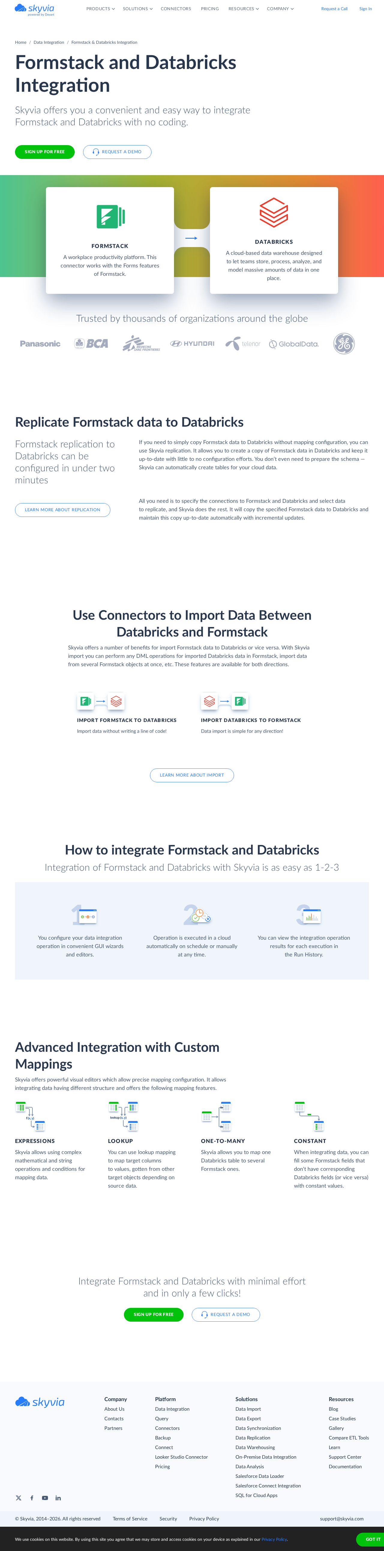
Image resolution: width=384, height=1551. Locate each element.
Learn (334, 1447)
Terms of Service (130, 1519)
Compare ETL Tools (349, 1438)
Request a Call (334, 9)
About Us (114, 1409)
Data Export (248, 1418)
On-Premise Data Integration (266, 1457)
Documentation (345, 1466)
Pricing (162, 1466)
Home (20, 42)
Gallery (336, 1428)
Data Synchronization (258, 1428)
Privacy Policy (204, 1519)
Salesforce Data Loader (260, 1476)
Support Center (345, 1457)
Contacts (114, 1418)
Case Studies (342, 1418)
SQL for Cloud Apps (257, 1495)
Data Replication (253, 1438)
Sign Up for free (45, 152)
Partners (113, 1428)
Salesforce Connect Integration (268, 1486)
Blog (333, 1409)
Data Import (248, 1409)
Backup (163, 1438)
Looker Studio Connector (181, 1457)
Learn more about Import (192, 775)
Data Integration (49, 42)
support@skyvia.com (342, 1519)
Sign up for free (154, 1315)
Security (168, 1519)
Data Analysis (250, 1466)
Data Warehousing (255, 1447)
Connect (164, 1447)
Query (161, 1418)
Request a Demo (122, 152)
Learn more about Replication (62, 510)
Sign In (365, 9)
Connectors (167, 1428)
